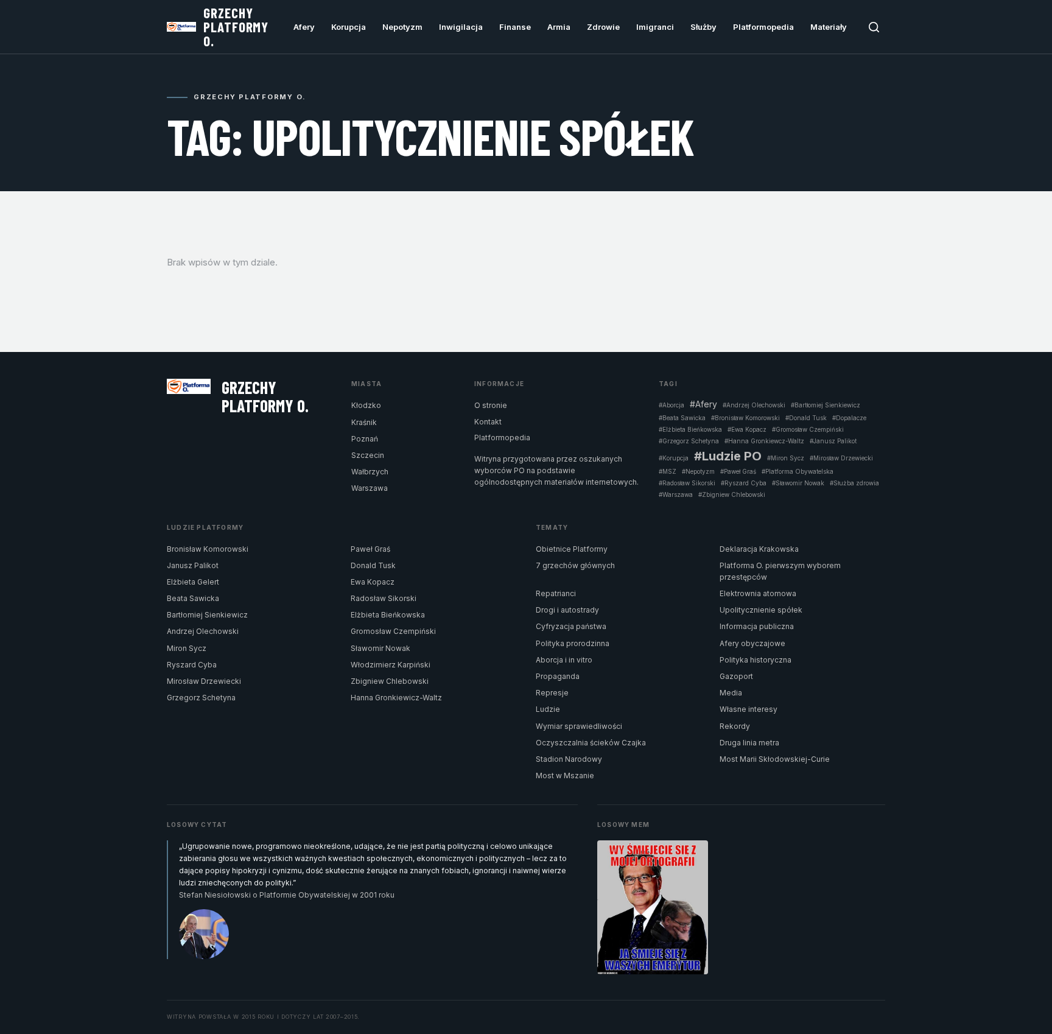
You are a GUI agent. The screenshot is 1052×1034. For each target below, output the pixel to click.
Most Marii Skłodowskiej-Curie (775, 759)
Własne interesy (748, 709)
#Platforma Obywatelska (797, 471)
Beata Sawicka (193, 598)
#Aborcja (671, 405)
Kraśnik (364, 422)
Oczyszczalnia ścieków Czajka (591, 742)
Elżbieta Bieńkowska (388, 614)
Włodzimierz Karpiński (390, 664)
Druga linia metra (749, 742)
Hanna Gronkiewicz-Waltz (396, 697)
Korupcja (348, 27)
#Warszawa (676, 494)
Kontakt (488, 421)
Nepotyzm (402, 27)
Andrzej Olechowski (203, 631)
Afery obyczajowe (752, 643)
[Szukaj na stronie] (874, 27)
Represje (552, 692)
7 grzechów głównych (575, 565)
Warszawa (369, 488)
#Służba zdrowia (854, 483)
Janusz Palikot (193, 565)
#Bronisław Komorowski (745, 417)
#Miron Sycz (785, 458)
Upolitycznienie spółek (761, 609)
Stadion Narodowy (569, 759)
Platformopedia (763, 27)
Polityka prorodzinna (572, 643)
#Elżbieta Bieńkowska (690, 429)
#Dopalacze (849, 417)
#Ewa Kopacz (747, 429)
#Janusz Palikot (833, 441)
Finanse (515, 27)
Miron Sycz (186, 648)
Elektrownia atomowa (758, 593)
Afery (304, 27)
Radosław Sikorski (383, 598)
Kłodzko (366, 405)
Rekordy (735, 726)
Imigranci (655, 27)
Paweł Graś (370, 549)
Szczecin (367, 455)
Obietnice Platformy (572, 549)
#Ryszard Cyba (743, 483)
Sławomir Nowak (380, 648)
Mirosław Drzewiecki (204, 681)
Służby (703, 27)
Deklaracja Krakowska (759, 549)
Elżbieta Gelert (193, 581)
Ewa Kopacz (372, 581)
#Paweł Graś (738, 471)
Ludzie (548, 709)
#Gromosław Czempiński (808, 429)
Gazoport (736, 676)
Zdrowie (603, 27)
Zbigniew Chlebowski (390, 681)
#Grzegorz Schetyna (689, 441)
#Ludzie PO (728, 456)
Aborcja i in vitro (564, 659)
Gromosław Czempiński (393, 631)
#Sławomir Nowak (798, 483)
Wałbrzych (369, 471)
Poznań (364, 438)
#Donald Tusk (806, 417)
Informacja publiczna (757, 626)
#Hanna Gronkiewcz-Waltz (764, 441)
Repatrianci (556, 593)
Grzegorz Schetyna (201, 697)
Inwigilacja (461, 27)
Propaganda (558, 676)
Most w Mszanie (565, 775)
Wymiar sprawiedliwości (579, 726)
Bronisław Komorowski (207, 549)
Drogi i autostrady (567, 609)
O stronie (490, 405)
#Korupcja (674, 458)
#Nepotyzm (698, 471)
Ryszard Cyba (192, 664)
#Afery (703, 404)
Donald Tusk (373, 565)
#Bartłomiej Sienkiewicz (825, 405)
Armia (558, 27)
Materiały (828, 27)
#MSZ (667, 471)
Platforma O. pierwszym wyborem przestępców (780, 571)
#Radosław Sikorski (687, 483)
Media (731, 692)
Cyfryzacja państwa (571, 626)
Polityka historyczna (755, 659)
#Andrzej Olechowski (754, 405)
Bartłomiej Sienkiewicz (207, 614)
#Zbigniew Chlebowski (731, 494)
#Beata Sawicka (682, 417)
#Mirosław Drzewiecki (841, 458)
